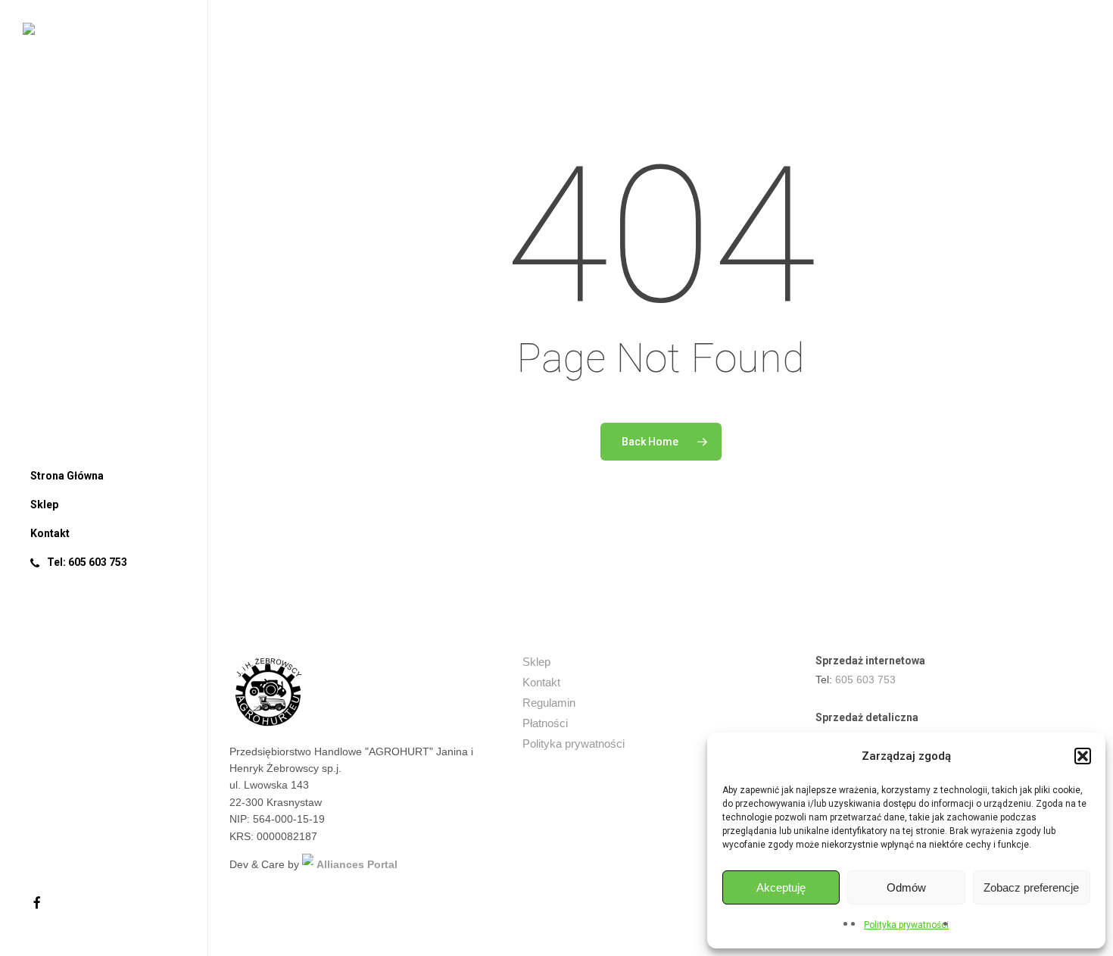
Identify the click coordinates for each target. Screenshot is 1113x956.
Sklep (536, 661)
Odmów (906, 887)
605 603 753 (865, 679)
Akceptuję (781, 887)
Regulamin (548, 702)
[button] (1082, 756)
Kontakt (541, 682)
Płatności (545, 723)
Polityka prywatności (906, 925)
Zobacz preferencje (1031, 887)
